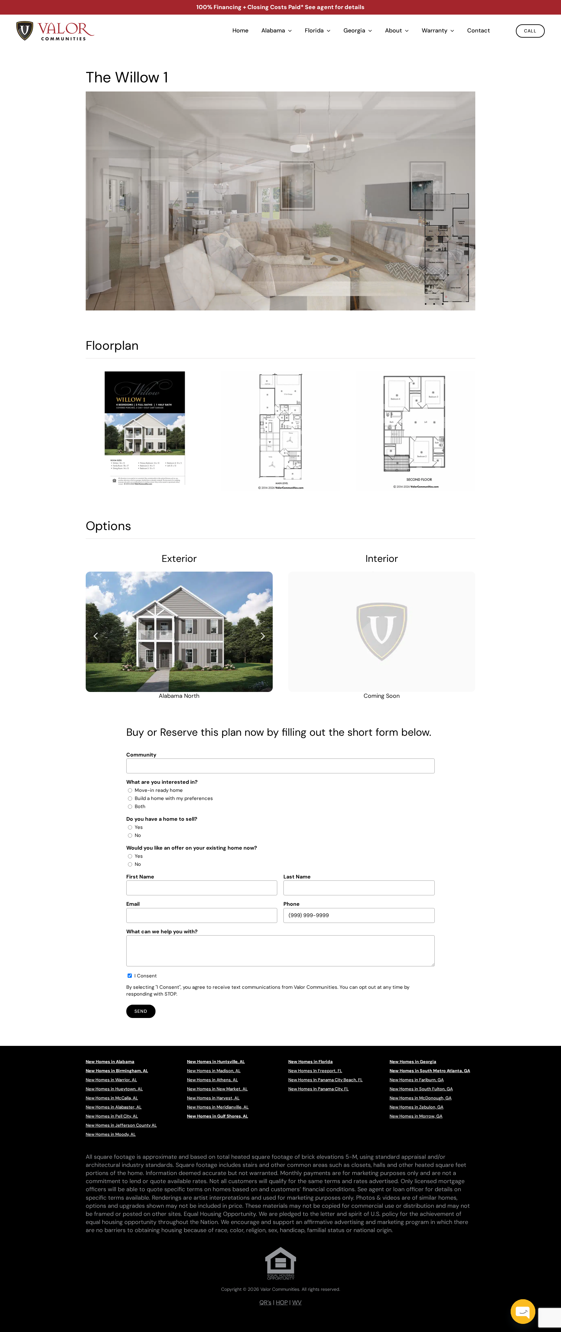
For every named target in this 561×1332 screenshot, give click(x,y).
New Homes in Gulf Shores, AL (217, 1116)
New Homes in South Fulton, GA (421, 1089)
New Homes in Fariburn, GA (417, 1080)
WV (297, 1302)
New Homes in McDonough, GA (421, 1098)
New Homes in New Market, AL (217, 1089)
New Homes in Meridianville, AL (218, 1107)
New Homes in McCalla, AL (112, 1098)
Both (140, 806)
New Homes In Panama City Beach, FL (325, 1080)
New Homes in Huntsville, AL (216, 1061)
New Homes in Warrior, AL (111, 1080)
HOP (282, 1302)
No (138, 835)
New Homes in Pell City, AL (112, 1116)
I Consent (145, 976)
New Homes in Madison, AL (214, 1070)
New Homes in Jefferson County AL (121, 1125)
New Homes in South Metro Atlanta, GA (430, 1070)
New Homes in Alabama (110, 1061)
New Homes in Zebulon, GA (416, 1107)
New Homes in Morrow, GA (416, 1116)
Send (140, 1011)
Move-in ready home (159, 790)
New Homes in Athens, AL (212, 1080)
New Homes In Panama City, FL (318, 1089)
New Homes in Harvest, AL (213, 1098)
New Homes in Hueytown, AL (114, 1089)
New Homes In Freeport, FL (315, 1070)
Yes (139, 827)
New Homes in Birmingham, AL (117, 1070)
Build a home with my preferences (174, 798)
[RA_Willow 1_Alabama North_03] (179, 632)
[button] (95, 635)
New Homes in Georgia (413, 1061)
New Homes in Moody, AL (111, 1134)
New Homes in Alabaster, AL (114, 1107)
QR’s (265, 1302)
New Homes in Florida (310, 1061)
